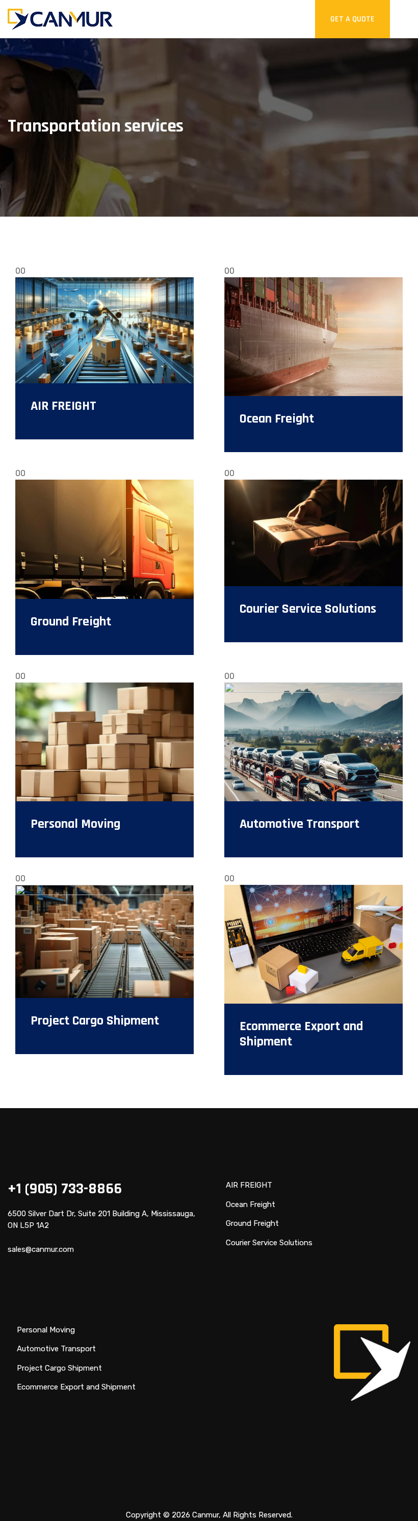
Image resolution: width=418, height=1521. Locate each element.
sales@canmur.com (41, 1249)
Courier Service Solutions (308, 608)
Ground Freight (71, 621)
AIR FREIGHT (63, 406)
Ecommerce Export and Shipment (301, 1034)
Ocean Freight (277, 418)
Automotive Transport (299, 824)
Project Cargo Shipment (95, 1020)
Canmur (205, 1514)
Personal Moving (75, 824)
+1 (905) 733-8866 (65, 1188)
